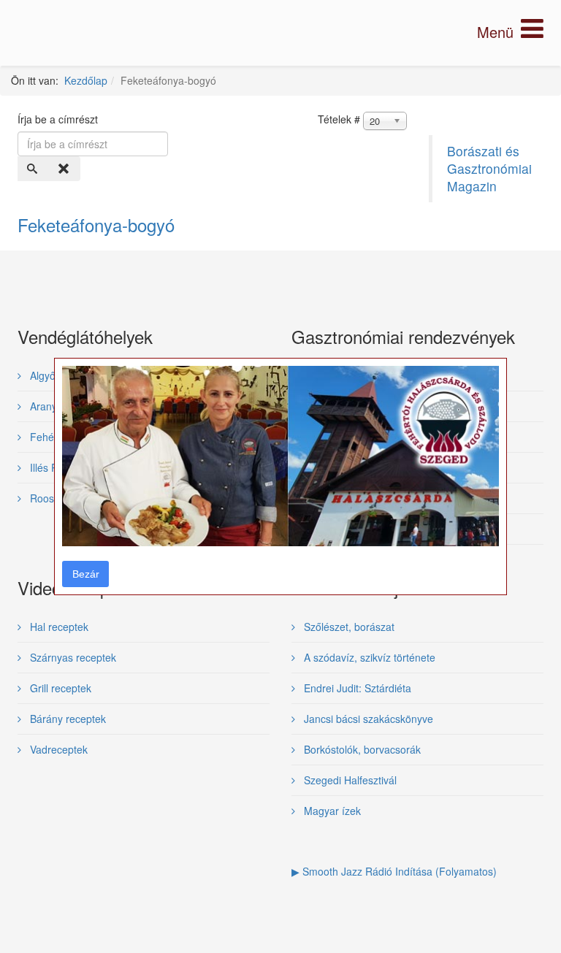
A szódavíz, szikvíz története (368, 657)
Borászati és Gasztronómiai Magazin (489, 168)
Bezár (85, 574)
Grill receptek (59, 688)
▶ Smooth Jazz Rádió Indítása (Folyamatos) (394, 871)
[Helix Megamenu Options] (510, 32)
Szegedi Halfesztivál (349, 780)
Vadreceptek (57, 749)
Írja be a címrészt (59, 119)
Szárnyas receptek (71, 657)
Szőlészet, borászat (347, 626)
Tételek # (339, 119)
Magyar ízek (331, 810)
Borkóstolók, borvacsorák (361, 749)
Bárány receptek (66, 718)
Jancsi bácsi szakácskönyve (367, 718)
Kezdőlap (85, 80)
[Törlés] (65, 168)
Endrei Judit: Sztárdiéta (356, 688)
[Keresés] (34, 168)
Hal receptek (57, 626)
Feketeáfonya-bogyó (96, 224)
